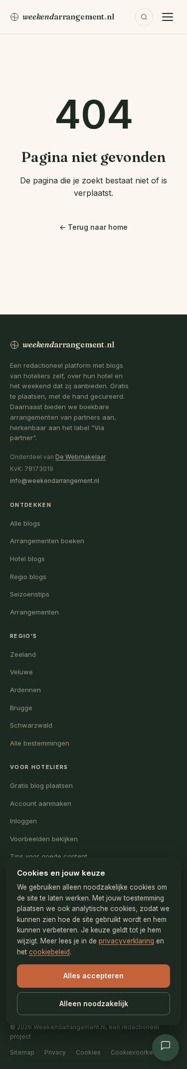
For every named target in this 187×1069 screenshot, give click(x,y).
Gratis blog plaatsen (41, 785)
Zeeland (23, 654)
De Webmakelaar (80, 456)
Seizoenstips (29, 594)
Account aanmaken (40, 803)
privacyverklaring (126, 941)
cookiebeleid (49, 952)
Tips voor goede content (48, 856)
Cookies (88, 1052)
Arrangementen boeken (47, 541)
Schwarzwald (31, 725)
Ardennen (25, 690)
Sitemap (22, 1052)
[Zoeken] (144, 17)
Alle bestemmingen (39, 743)
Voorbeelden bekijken (44, 839)
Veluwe (21, 672)
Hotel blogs (27, 559)
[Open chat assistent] (165, 1047)
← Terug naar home (93, 227)
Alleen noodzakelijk (93, 1003)
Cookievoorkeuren (138, 1052)
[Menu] (167, 17)
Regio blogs (28, 577)
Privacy (55, 1052)
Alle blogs (25, 523)
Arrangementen (34, 612)
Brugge (21, 708)
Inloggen (23, 821)
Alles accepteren (93, 975)
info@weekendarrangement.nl (54, 480)
